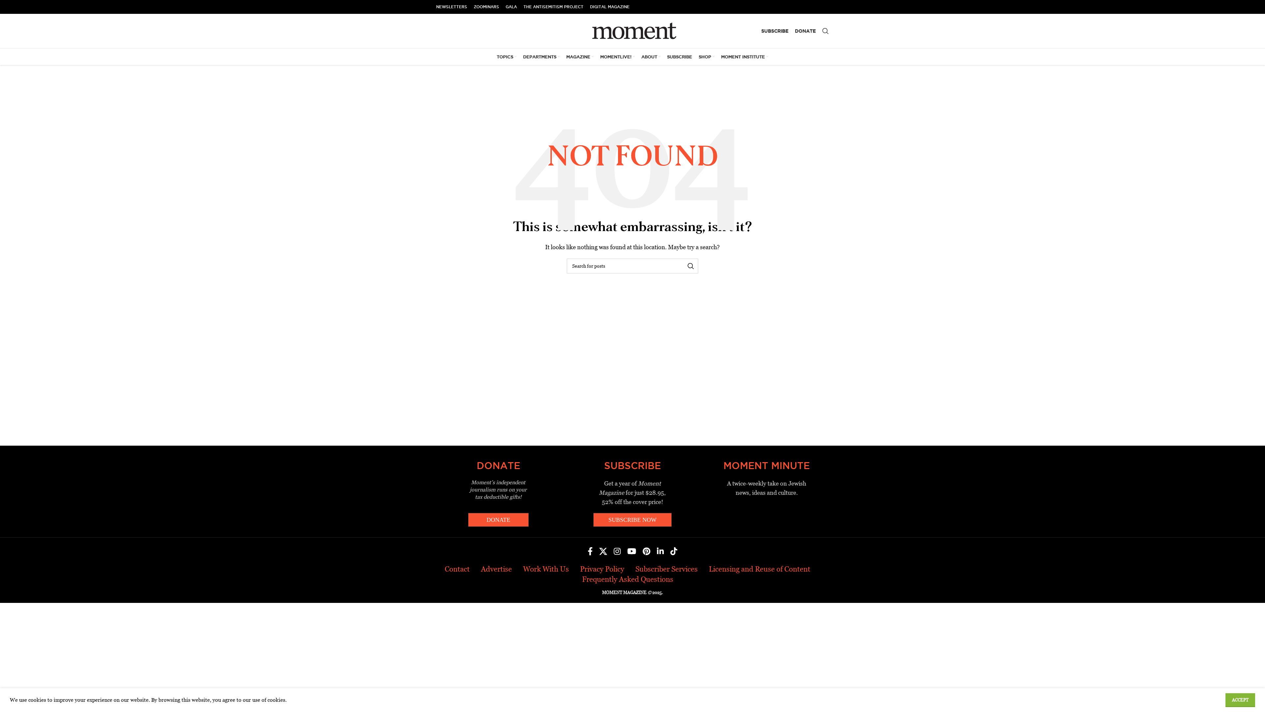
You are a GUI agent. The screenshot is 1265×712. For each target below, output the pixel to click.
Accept (1240, 699)
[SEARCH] (690, 266)
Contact (457, 569)
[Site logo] (633, 30)
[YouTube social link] (631, 551)
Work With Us (546, 569)
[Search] (825, 31)
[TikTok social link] (674, 551)
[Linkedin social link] (660, 551)
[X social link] (603, 551)
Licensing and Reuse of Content (759, 569)
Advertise (496, 569)
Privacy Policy (602, 569)
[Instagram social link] (617, 551)
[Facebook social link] (590, 551)
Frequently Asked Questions (627, 579)
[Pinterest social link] (646, 551)
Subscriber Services (666, 569)
